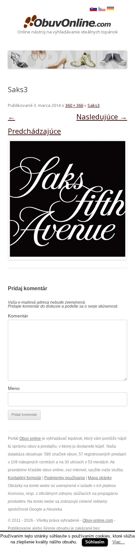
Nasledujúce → (101, 116)
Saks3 (93, 105)
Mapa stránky (100, 478)
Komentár (18, 315)
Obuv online (30, 438)
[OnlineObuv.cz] (102, 9)
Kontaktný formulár (24, 478)
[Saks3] (67, 200)
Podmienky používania (64, 478)
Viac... (118, 541)
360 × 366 (74, 105)
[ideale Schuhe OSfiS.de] (110, 9)
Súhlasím (95, 541)
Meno (14, 388)
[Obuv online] (67, 22)
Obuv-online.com (98, 520)
